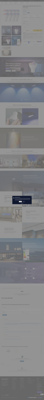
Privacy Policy (17, 200)
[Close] (31, 196)
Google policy (20, 200)
